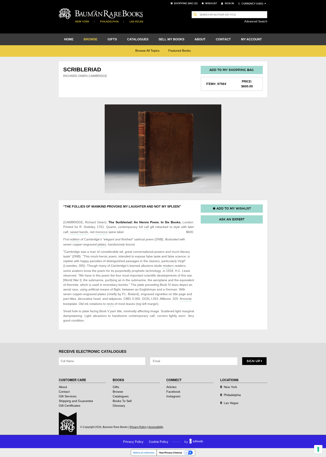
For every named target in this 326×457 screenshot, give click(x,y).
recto (110, 304)
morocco (101, 232)
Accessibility (155, 427)
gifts (112, 39)
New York (82, 21)
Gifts (116, 387)
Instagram (173, 396)
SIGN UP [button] (254, 361)
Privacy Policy (138, 427)
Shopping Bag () (185, 3)
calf (146, 227)
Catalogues (121, 396)
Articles (171, 387)
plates (102, 244)
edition (75, 239)
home (68, 39)
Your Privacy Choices (170, 452)
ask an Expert (231, 219)
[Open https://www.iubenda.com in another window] (196, 442)
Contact (64, 391)
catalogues (137, 39)
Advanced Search (255, 21)
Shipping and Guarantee (76, 401)
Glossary (119, 405)
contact (223, 39)
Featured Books (179, 50)
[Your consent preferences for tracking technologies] (318, 449)
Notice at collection (143, 452)
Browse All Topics (147, 50)
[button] (250, 3)
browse (90, 39)
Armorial (185, 298)
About (63, 387)
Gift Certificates (69, 405)
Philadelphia (109, 21)
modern (168, 265)
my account (251, 39)
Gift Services (68, 396)
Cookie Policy (158, 441)
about (200, 39)
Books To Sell (122, 401)
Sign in (229, 3)
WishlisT (210, 3)
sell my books (171, 39)
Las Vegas (136, 21)
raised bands (79, 232)
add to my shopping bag (231, 70)
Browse (118, 391)
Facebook (173, 391)
